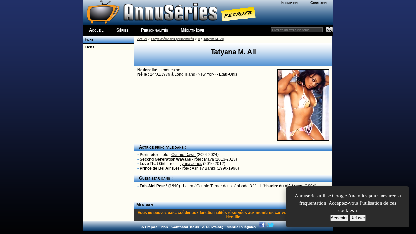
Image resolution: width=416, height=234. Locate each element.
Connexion (318, 3)
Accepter (339, 217)
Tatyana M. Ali (214, 39)
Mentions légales (241, 227)
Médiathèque (192, 30)
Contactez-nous (185, 227)
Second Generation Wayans (165, 159)
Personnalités (154, 30)
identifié (233, 217)
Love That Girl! (153, 164)
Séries (122, 30)
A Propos (149, 227)
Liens (88, 47)
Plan (164, 227)
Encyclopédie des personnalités (172, 39)
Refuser (357, 217)
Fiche (88, 39)
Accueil (96, 30)
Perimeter (149, 154)
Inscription (289, 3)
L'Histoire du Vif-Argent (282, 186)
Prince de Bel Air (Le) (159, 168)
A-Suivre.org (213, 227)
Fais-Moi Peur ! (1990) (160, 186)
